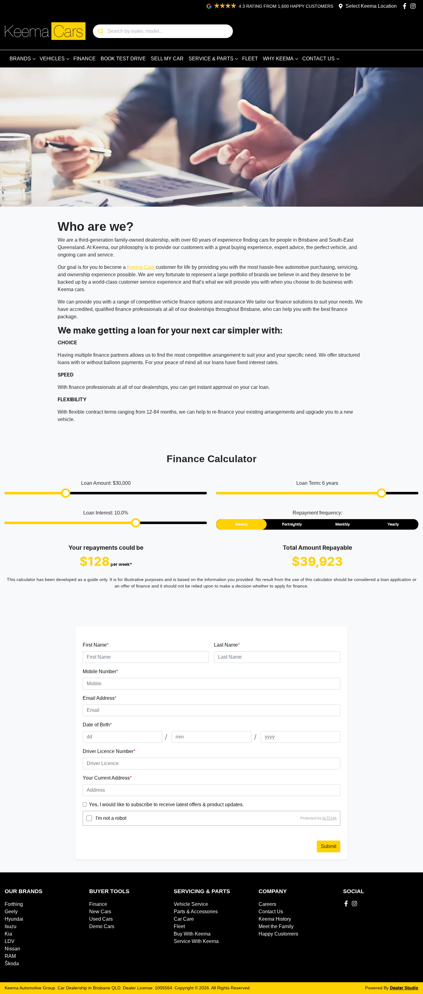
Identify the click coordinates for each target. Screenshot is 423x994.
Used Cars (101, 919)
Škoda (12, 963)
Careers (267, 904)
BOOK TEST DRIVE (123, 58)
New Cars (100, 911)
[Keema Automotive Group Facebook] (406, 6)
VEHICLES (52, 58)
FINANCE (84, 58)
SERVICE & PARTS (211, 58)
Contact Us (271, 911)
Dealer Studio (404, 988)
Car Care (184, 919)
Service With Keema (196, 941)
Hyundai (14, 919)
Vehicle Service (191, 904)
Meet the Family (276, 926)
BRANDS (20, 58)
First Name (96, 645)
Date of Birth (97, 724)
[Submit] (100, 31)
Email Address (99, 698)
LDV (10, 941)
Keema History (275, 919)
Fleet (179, 926)
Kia (8, 933)
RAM (10, 956)
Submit (328, 846)
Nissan (12, 948)
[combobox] (163, 31)
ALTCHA (329, 818)
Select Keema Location (371, 6)
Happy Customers (278, 933)
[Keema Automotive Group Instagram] (414, 6)
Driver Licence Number (109, 751)
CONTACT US (318, 58)
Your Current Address (107, 778)
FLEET (250, 58)
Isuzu (10, 926)
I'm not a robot (111, 818)
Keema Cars (141, 267)
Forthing (14, 904)
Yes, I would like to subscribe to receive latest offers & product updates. (166, 804)
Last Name (227, 645)
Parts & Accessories (196, 911)
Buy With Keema (192, 933)
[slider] (65, 493)
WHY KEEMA (278, 58)
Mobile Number (100, 671)
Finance (98, 904)
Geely (11, 911)
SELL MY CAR (167, 58)
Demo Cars (101, 926)
